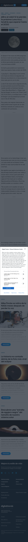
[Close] (25, 249)
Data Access (14, 292)
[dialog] (14, 271)
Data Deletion (6, 292)
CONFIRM (8, 288)
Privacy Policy (21, 292)
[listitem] (14, 271)
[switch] (23, 274)
